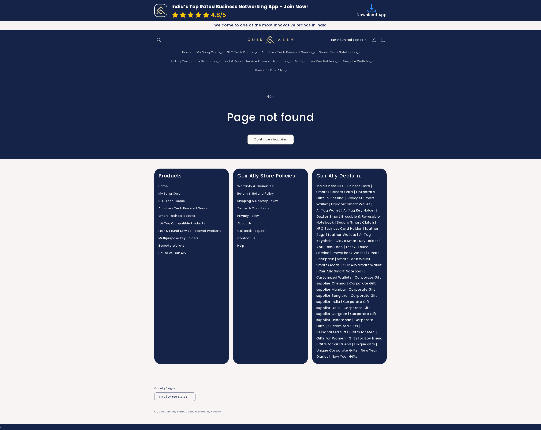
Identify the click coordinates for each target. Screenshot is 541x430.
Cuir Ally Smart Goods (180, 411)
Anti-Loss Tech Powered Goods (183, 208)
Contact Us (246, 238)
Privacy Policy (248, 216)
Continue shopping (270, 139)
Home (163, 186)
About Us (244, 223)
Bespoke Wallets (171, 245)
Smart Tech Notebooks (176, 216)
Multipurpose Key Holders (178, 238)
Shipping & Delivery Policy (257, 201)
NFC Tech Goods (171, 201)
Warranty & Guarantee (255, 186)
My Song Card (169, 193)
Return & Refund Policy (255, 193)
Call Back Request (251, 231)
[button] (159, 39)
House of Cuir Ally (172, 253)
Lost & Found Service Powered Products (189, 231)
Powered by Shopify (208, 411)
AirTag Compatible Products (181, 223)
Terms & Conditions (253, 208)
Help (240, 245)
